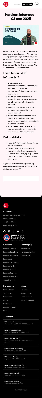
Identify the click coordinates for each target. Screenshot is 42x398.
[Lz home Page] (5, 4)
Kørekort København (10, 255)
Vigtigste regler (26, 293)
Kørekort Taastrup (10, 273)
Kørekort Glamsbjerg (10, 262)
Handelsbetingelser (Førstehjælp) (28, 254)
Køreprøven (7, 297)
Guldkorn (24, 290)
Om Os (6, 300)
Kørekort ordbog (9, 307)
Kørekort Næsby (9, 266)
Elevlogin (17, 4)
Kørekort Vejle (8, 259)
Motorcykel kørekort (10, 277)
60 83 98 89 (10, 222)
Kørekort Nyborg (9, 269)
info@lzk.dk (12, 225)
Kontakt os (7, 304)
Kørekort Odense (9, 248)
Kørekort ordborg (27, 300)
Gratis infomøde (9, 280)
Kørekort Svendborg (10, 252)
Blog (4, 311)
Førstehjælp (25, 248)
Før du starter (8, 290)
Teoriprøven (7, 293)
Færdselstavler (26, 297)
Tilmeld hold (27, 4)
